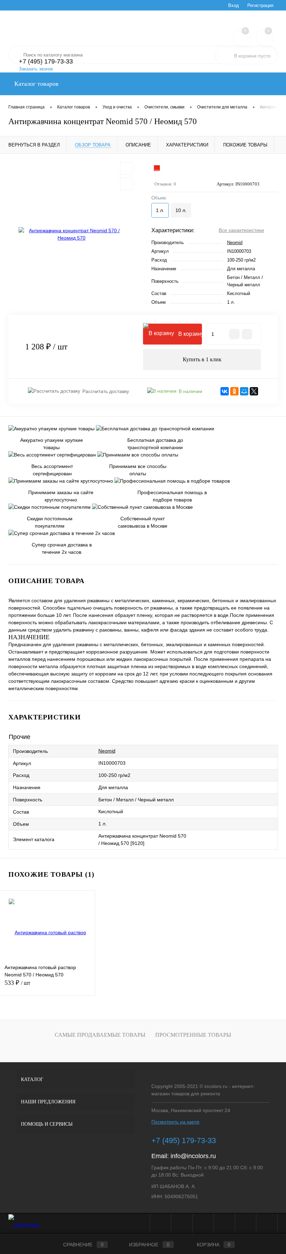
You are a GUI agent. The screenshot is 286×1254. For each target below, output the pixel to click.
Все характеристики (241, 230)
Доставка (140, 5)
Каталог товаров (36, 83)
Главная (16, 5)
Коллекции (88, 5)
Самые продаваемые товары (100, 1035)
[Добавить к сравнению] (126, 183)
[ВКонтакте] (224, 391)
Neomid (234, 242)
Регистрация (260, 5)
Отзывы (41, 5)
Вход (233, 5)
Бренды (115, 5)
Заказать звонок (36, 68)
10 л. (181, 210)
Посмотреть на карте (175, 1122)
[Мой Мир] (244, 391)
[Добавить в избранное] (126, 168)
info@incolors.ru (193, 1156)
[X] (254, 391)
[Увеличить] (71, 234)
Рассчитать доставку (105, 391)
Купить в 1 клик (202, 359)
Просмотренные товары (193, 1035)
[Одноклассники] (234, 391)
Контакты (167, 5)
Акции (63, 5)
